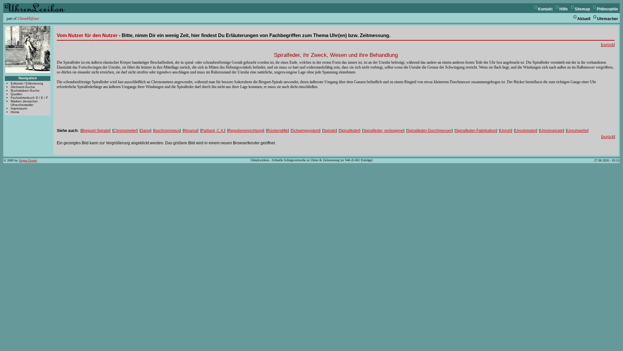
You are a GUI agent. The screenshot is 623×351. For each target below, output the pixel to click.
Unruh (505, 130)
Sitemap (582, 9)
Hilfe (563, 9)
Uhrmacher (607, 19)
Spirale (329, 130)
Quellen (16, 94)
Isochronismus (167, 130)
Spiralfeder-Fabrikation (476, 130)
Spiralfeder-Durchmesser (429, 130)
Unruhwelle (577, 130)
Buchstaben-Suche (25, 90)
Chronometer (125, 130)
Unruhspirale (551, 130)
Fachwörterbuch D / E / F (29, 97)
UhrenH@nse (28, 18)
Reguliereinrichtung (245, 130)
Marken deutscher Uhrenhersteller (24, 103)
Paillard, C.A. (212, 130)
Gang (145, 130)
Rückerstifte (277, 130)
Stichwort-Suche (23, 87)
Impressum (19, 108)
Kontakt (545, 9)
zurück (608, 45)
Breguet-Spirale (95, 130)
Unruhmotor (525, 130)
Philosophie (607, 9)
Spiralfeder (349, 130)
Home (15, 112)
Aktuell (583, 19)
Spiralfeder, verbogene (383, 130)
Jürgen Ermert (28, 160)
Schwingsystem (305, 130)
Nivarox (190, 130)
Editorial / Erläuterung (27, 83)
